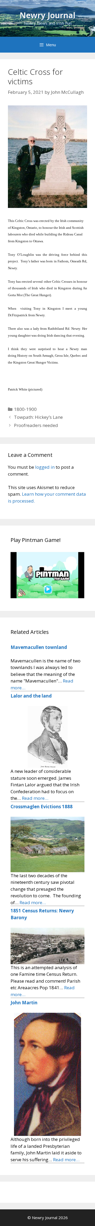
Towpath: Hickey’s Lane (38, 417)
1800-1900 (25, 409)
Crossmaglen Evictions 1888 (42, 807)
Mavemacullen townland (39, 647)
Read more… (35, 798)
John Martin (24, 1003)
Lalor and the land (31, 696)
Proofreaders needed (36, 425)
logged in (45, 467)
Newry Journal (47, 15)
